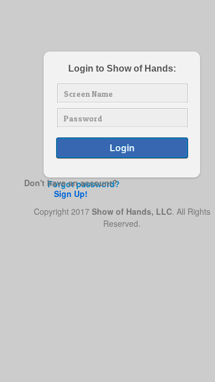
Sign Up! (71, 193)
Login (122, 147)
